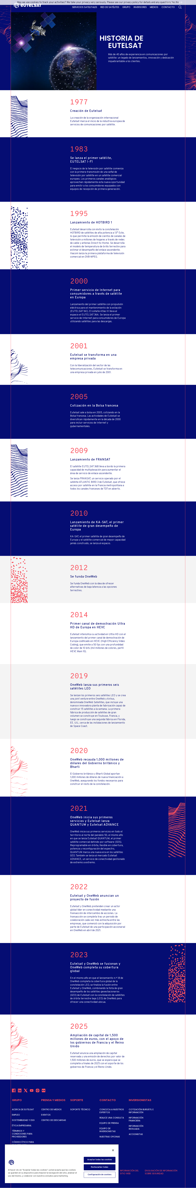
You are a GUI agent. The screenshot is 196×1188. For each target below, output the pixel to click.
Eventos (46, 1114)
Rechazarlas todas (99, 1167)
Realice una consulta (112, 1117)
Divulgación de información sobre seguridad (161, 1172)
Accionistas (136, 1134)
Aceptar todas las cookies (99, 1160)
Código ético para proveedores (23, 1143)
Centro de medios (51, 1109)
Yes (173, 2)
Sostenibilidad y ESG (23, 1120)
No (177, 2)
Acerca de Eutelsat (23, 1109)
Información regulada (136, 1127)
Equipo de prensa (109, 1123)
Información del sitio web (129, 1172)
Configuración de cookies (99, 1174)
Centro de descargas (53, 1120)
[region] (62, 1163)
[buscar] (180, 7)
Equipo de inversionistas (108, 1130)
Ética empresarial (22, 1125)
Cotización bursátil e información (141, 1111)
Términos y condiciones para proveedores (22, 1133)
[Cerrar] (113, 1150)
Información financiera (136, 1119)
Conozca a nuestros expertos (112, 1111)
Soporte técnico (80, 1109)
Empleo (16, 1114)
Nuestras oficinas (110, 1136)
